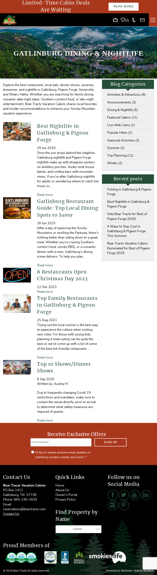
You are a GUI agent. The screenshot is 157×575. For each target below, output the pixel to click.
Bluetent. (149, 570)
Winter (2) (114, 163)
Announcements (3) (121, 102)
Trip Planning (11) (120, 155)
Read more (45, 194)
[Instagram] (113, 505)
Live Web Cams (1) (121, 125)
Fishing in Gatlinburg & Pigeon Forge (129, 192)
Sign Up (110, 442)
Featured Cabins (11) (122, 117)
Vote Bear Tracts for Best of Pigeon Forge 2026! (127, 216)
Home (59, 485)
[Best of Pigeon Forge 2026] (21, 557)
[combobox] (78, 529)
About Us (62, 490)
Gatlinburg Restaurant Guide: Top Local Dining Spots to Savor (67, 208)
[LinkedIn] (146, 495)
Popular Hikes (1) (119, 132)
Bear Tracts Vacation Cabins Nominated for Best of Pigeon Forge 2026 (128, 248)
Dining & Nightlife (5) (122, 110)
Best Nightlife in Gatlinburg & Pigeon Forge (63, 133)
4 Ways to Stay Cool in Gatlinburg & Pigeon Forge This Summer (126, 231)
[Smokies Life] (108, 557)
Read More (123, 6)
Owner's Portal (66, 495)
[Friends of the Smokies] (79, 557)
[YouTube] (135, 495)
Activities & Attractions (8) (126, 94)
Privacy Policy (65, 499)
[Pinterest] (124, 505)
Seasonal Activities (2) (123, 140)
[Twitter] (124, 495)
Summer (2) (115, 148)
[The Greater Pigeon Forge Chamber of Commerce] (50, 557)
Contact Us (11, 514)
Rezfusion (127, 570)
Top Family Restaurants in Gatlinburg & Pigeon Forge (67, 305)
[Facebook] (113, 495)
